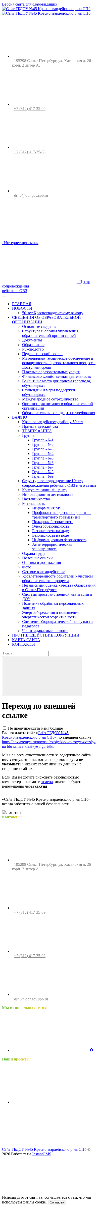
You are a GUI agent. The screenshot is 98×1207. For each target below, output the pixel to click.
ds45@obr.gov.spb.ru (31, 195)
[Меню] (4, 296)
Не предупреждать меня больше (35, 728)
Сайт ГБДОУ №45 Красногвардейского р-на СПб (35, 735)
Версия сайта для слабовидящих (29, 4)
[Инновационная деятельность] (49, 1102)
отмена (47, 782)
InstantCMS (41, 1154)
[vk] (49, 1050)
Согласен (57, 1202)
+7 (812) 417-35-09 (29, 108)
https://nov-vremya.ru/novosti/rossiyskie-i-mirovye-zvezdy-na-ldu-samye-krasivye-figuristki (48, 744)
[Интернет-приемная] (49, 1141)
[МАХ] (91, 1050)
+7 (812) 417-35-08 (29, 152)
